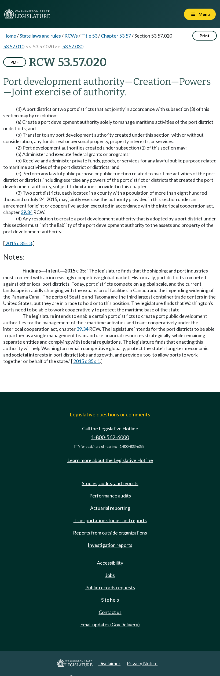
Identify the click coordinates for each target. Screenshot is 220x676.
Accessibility (110, 563)
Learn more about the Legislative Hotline (110, 460)
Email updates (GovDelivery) (110, 624)
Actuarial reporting (110, 508)
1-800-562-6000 (110, 437)
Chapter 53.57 (116, 36)
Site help (110, 600)
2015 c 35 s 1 (86, 361)
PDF (14, 61)
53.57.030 (72, 46)
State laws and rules (40, 36)
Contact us (110, 612)
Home (9, 36)
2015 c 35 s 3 (18, 243)
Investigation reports (110, 545)
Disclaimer (109, 663)
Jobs (110, 575)
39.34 (26, 212)
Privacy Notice (142, 663)
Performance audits (110, 496)
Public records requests (110, 587)
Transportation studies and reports (110, 520)
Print (205, 35)
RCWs (71, 36)
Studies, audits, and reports (110, 483)
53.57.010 (13, 46)
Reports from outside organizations (110, 533)
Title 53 (89, 36)
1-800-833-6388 (132, 447)
